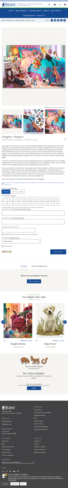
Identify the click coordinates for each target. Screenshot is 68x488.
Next (65, 322)
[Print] (58, 20)
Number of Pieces (9, 195)
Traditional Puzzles (19, 20)
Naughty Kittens (17, 344)
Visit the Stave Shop (8, 446)
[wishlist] (65, 139)
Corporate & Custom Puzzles (42, 412)
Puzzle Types (9, 20)
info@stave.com (6, 424)
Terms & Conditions (8, 455)
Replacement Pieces (40, 452)
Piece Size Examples (12, 188)
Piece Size (10, 188)
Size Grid (13, 195)
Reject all (15, 484)
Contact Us (41, 15)
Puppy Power (50, 344)
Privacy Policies (6, 452)
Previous (3, 322)
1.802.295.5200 (6, 421)
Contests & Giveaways (41, 429)
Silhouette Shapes (13, 218)
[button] (49, 5)
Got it (23, 484)
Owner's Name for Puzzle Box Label (10, 226)
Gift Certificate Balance (41, 426)
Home (3, 20)
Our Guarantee (6, 449)
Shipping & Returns (40, 415)
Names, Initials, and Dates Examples (21, 209)
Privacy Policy (12, 480)
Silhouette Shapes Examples (17, 218)
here (42, 179)
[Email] (55, 20)
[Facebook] (52, 20)
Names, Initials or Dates (23, 208)
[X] (61, 20)
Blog (3, 444)
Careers (36, 444)
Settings (5, 484)
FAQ (35, 418)
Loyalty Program (39, 421)
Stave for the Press (40, 449)
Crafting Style (11, 237)
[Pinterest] (64, 20)
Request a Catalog (39, 446)
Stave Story (5, 441)
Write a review (34, 281)
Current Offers (38, 424)
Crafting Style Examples (14, 237)
